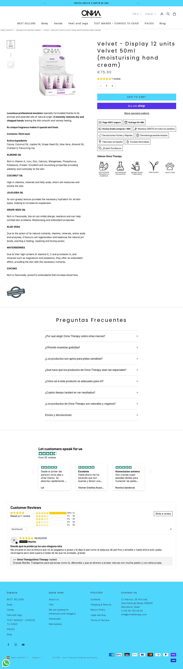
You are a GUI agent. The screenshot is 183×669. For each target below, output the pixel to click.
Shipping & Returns (100, 604)
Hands (58, 23)
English (149, 14)
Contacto (95, 599)
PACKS (149, 23)
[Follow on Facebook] (8, 644)
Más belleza (55, 624)
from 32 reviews (47, 457)
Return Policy (97, 609)
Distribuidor (55, 618)
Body (44, 23)
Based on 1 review (20, 516)
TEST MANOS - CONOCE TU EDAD (116, 23)
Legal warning (98, 615)
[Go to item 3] (11, 65)
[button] (104, 78)
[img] (93, 453)
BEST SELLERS (26, 23)
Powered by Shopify (87, 657)
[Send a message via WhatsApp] (5, 663)
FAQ (51, 604)
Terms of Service (99, 620)
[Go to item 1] (11, 44)
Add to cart (136, 96)
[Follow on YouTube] (23, 644)
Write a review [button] (163, 513)
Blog (163, 23)
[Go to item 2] (11, 55)
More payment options (136, 113)
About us (54, 599)
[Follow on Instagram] (15, 644)
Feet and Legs (78, 23)
